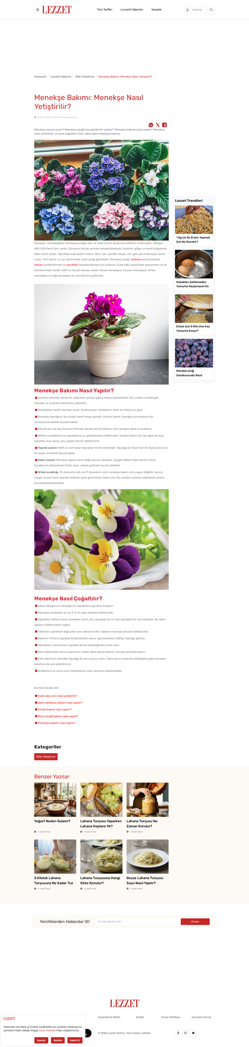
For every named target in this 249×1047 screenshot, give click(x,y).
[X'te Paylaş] (157, 125)
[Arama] (211, 9)
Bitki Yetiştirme (85, 76)
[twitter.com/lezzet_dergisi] (193, 1033)
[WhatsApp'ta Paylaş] (151, 125)
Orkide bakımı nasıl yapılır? (55, 709)
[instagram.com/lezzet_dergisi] (185, 1033)
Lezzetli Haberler (131, 9)
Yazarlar (156, 9)
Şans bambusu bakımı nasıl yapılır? (60, 702)
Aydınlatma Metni (109, 1017)
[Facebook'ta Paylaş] (164, 125)
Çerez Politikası (170, 1017)
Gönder (195, 921)
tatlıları (38, 264)
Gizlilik (140, 1017)
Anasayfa (40, 76)
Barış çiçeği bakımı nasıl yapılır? (58, 716)
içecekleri (72, 264)
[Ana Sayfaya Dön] (124, 1003)
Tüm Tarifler (104, 9)
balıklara (136, 259)
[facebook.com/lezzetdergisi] (178, 1033)
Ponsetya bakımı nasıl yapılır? (56, 723)
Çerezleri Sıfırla (201, 1017)
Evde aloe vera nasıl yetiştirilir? (57, 695)
